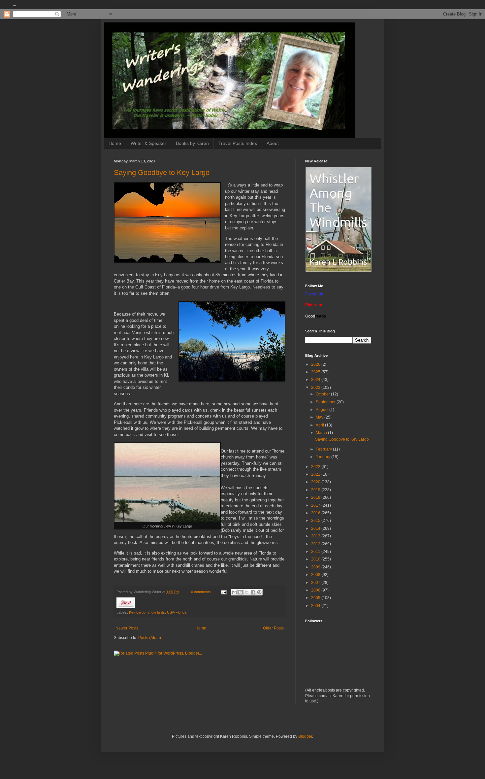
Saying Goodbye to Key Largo (162, 172)
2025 (316, 372)
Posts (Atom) (149, 637)
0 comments (201, 592)
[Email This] (234, 592)
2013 (316, 536)
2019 (316, 490)
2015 (316, 520)
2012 (316, 544)
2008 (316, 574)
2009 (316, 567)
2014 (316, 528)
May (320, 417)
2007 (316, 582)
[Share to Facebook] (253, 592)
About (273, 143)
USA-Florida (176, 612)
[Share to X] (246, 592)
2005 (316, 597)
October (323, 394)
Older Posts (273, 628)
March (322, 432)
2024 (316, 379)
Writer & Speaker (148, 143)
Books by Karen (192, 143)
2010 (316, 559)
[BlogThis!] (240, 592)
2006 (316, 590)
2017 (316, 505)
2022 (316, 466)
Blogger (305, 736)
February (324, 449)
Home (115, 143)
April (320, 425)
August (322, 409)
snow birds (156, 612)
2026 (316, 364)
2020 (316, 482)
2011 (316, 551)
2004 (316, 605)
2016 (316, 513)
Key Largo (137, 612)
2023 (316, 387)
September (326, 402)
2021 (316, 474)
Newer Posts (126, 628)
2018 (316, 497)
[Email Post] (223, 592)
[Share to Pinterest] (259, 592)
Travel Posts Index (237, 143)
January (323, 457)
